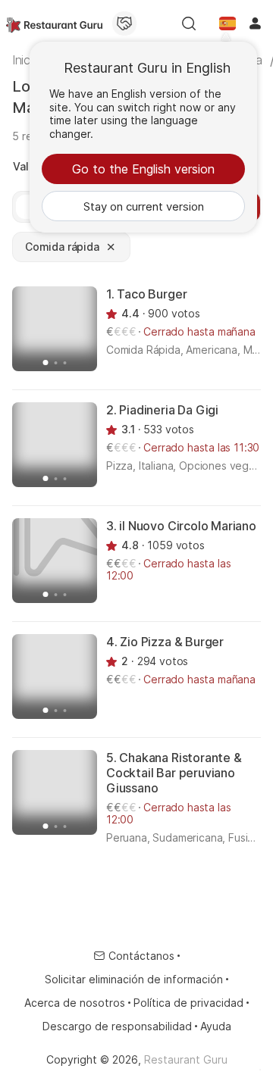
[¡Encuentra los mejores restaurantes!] (54, 23)
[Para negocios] (124, 23)
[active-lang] (227, 23)
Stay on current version (143, 206)
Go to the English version (143, 169)
